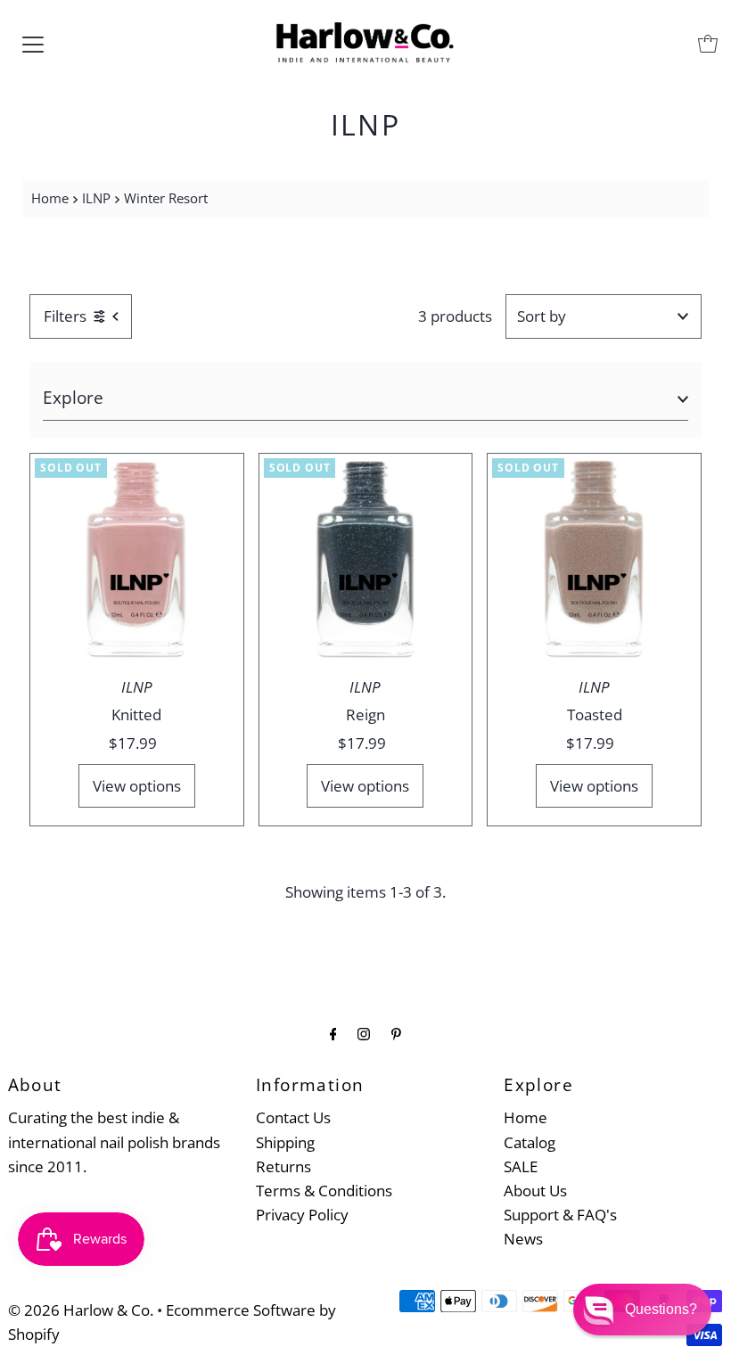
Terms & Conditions (324, 1190)
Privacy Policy (302, 1214)
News (523, 1238)
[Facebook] (333, 1033)
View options (137, 786)
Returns (283, 1166)
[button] (642, 1309)
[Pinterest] (396, 1033)
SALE (521, 1166)
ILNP (96, 198)
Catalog (529, 1142)
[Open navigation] (33, 43)
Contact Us (293, 1117)
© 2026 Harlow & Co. (80, 1310)
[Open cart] (708, 44)
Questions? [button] (661, 1309)
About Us (535, 1190)
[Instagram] (363, 1033)
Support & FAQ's (560, 1214)
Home (50, 198)
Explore (73, 397)
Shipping (285, 1142)
